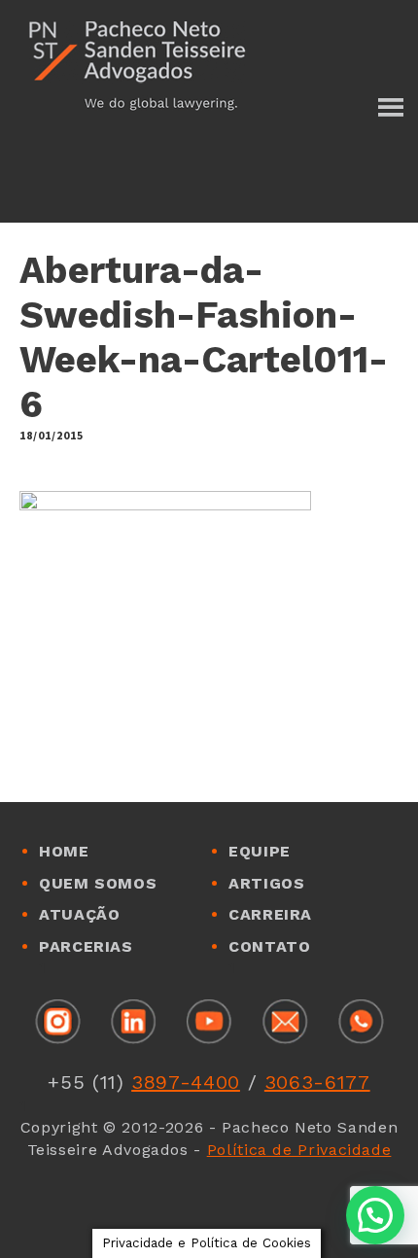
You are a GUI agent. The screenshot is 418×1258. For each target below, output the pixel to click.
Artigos (266, 883)
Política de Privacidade (299, 1149)
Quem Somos (98, 883)
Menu (389, 108)
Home (64, 851)
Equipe (259, 851)
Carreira (270, 914)
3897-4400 (185, 1082)
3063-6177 (317, 1082)
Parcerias (86, 946)
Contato (269, 946)
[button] (375, 1215)
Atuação (79, 914)
